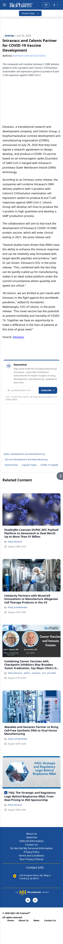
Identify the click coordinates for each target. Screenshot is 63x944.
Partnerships (11, 464)
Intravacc (18, 337)
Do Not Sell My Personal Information (31, 848)
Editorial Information (31, 841)
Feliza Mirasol (15, 541)
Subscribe (46, 390)
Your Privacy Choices (31, 859)
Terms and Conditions (31, 855)
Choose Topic (28, 13)
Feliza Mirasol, (15, 673)
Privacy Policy (31, 852)
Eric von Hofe (49, 673)
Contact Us (31, 844)
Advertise (31, 837)
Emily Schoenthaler (18, 607)
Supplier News (29, 464)
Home (10, 920)
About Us (31, 833)
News (36, 920)
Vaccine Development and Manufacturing (26, 459)
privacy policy (11, 399)
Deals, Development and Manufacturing (24, 454)
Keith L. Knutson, (32, 673)
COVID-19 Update (49, 464)
